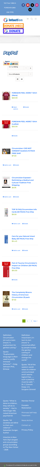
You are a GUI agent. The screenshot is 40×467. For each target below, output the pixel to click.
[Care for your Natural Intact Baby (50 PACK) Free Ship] (6, 239)
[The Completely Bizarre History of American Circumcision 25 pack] (6, 299)
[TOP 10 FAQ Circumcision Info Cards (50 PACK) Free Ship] (6, 212)
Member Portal (28, 401)
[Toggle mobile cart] (28, 19)
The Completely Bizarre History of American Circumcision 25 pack (22, 294)
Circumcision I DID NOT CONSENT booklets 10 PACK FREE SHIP (23, 150)
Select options (15, 108)
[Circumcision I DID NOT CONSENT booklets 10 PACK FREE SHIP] (6, 151)
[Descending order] (31, 68)
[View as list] (22, 79)
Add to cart (7, 165)
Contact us (26, 425)
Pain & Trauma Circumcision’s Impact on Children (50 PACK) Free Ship (24, 265)
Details (27, 107)
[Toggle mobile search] (32, 19)
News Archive (27, 420)
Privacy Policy (27, 430)
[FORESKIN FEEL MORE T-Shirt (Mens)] (6, 96)
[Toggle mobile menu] (36, 19)
